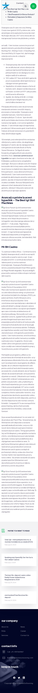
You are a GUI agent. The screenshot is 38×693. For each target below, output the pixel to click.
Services (4, 635)
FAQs (3, 631)
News (23, 627)
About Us (4, 627)
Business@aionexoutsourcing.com (20, 658)
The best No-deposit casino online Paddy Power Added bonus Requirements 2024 (18, 577)
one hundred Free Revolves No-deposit (16, 596)
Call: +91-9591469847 (15, 652)
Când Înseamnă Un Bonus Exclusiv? (21, 14)
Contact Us (25, 635)
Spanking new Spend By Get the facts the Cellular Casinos (19, 558)
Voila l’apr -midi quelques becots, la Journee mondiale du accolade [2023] (19, 541)
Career (23, 631)
